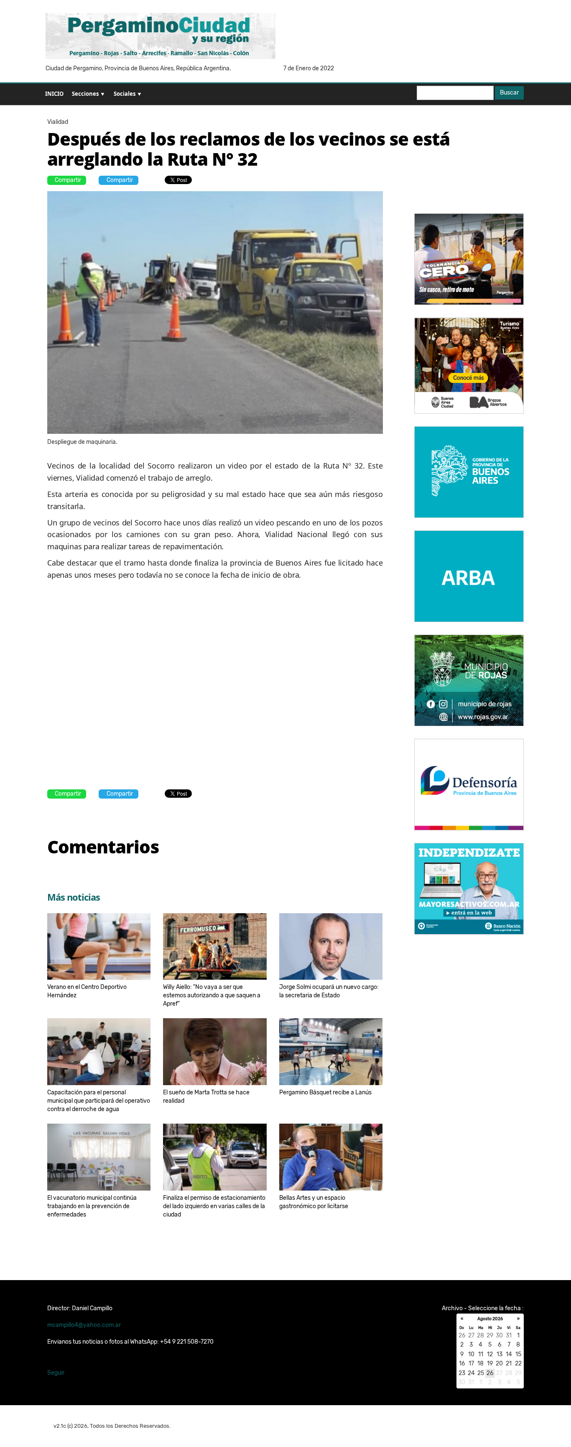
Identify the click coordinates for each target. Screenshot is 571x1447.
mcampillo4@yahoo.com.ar (84, 1325)
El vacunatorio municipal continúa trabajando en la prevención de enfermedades (92, 1206)
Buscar (509, 92)
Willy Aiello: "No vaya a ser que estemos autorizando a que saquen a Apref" (211, 995)
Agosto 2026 (490, 1319)
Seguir (55, 1372)
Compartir (68, 180)
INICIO (54, 93)
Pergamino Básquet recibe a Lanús (325, 1092)
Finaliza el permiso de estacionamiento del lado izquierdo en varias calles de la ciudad (214, 1206)
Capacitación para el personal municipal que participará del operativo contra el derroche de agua (98, 1101)
